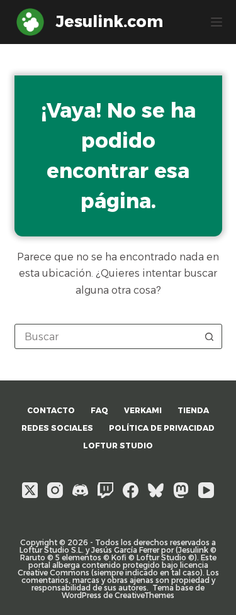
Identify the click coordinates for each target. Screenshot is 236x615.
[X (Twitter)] (30, 490)
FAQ (99, 410)
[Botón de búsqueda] (210, 336)
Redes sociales (57, 428)
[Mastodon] (181, 490)
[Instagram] (55, 490)
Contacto (51, 410)
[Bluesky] (156, 490)
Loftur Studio (118, 445)
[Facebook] (130, 490)
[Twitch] (105, 490)
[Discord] (80, 490)
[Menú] (216, 22)
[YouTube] (206, 490)
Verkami (143, 410)
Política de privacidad (162, 428)
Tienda (193, 410)
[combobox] (106, 336)
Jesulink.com (109, 21)
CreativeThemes (144, 595)
